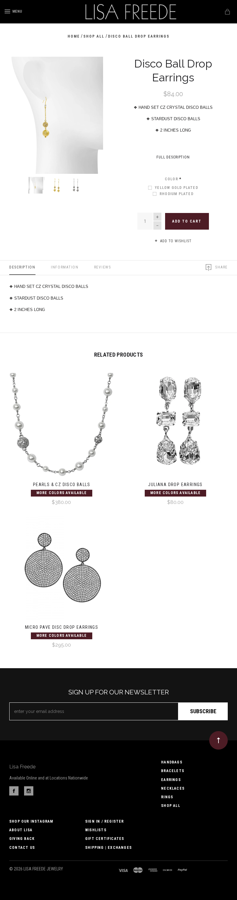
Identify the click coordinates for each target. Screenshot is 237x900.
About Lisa (20, 830)
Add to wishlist (175, 241)
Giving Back (22, 839)
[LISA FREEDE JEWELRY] (130, 12)
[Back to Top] (218, 740)
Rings (167, 797)
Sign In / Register (104, 821)
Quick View (61, 429)
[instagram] (28, 794)
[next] (91, 68)
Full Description (173, 157)
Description (22, 267)
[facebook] (14, 794)
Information (65, 267)
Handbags (171, 762)
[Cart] (228, 12)
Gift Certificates (104, 839)
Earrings (171, 780)
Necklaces (173, 788)
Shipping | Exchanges (108, 847)
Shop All (170, 806)
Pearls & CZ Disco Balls (61, 484)
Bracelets (172, 771)
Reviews (102, 267)
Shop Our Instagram (31, 821)
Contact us (22, 847)
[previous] (20, 68)
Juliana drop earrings (175, 484)
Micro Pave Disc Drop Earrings (61, 627)
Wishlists (95, 830)
